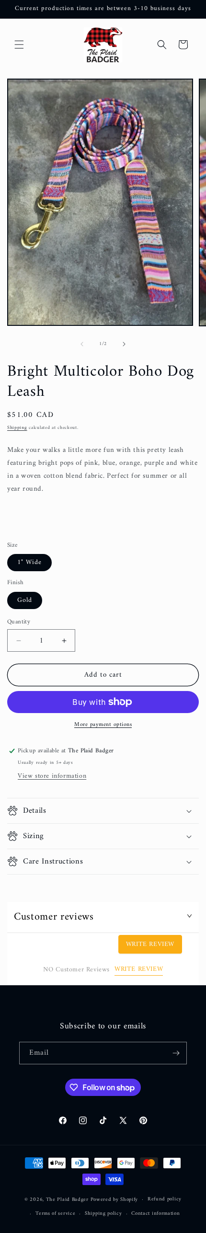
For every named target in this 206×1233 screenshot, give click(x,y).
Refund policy (165, 1199)
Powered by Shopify (114, 1199)
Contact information (155, 1213)
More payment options (103, 725)
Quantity (18, 622)
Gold (24, 600)
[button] (19, 44)
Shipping (17, 428)
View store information (52, 776)
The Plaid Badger (67, 1199)
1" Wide (29, 562)
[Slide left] (81, 344)
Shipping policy (103, 1213)
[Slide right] (124, 344)
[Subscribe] (175, 1053)
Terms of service (55, 1213)
